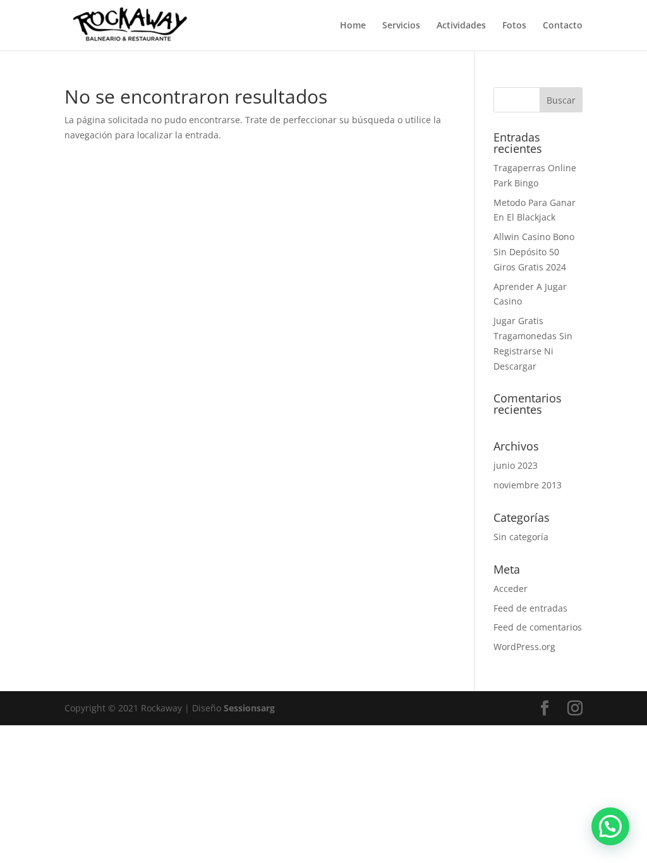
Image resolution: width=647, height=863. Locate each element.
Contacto (563, 26)
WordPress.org (524, 647)
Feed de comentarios (537, 627)
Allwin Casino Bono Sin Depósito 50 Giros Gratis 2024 (533, 252)
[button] (610, 826)
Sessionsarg (249, 708)
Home (353, 26)
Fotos (514, 26)
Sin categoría (520, 537)
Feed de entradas (530, 608)
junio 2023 (515, 465)
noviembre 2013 (527, 485)
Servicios (401, 26)
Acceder (510, 588)
